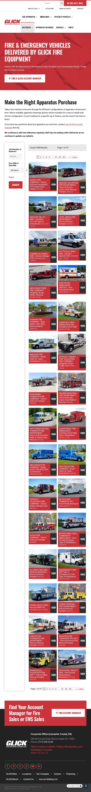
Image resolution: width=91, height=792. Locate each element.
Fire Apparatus (28, 16)
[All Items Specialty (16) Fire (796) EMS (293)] (15, 170)
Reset (11, 177)
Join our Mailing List (48, 779)
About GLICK (33, 9)
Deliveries (26, 27)
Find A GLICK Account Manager (26, 78)
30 (64, 157)
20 (60, 157)
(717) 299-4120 (45, 742)
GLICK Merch (12, 779)
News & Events (65, 9)
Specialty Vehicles (62, 16)
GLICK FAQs (11, 774)
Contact (80, 9)
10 (56, 157)
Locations (49, 9)
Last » (75, 157)
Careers (57, 774)
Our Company (42, 774)
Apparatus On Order (44, 27)
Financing (70, 774)
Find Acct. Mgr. (76, 3)
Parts (70, 27)
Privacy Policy (23, 789)
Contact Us (28, 779)
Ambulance (44, 16)
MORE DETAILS (39, 753)
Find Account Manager (69, 713)
